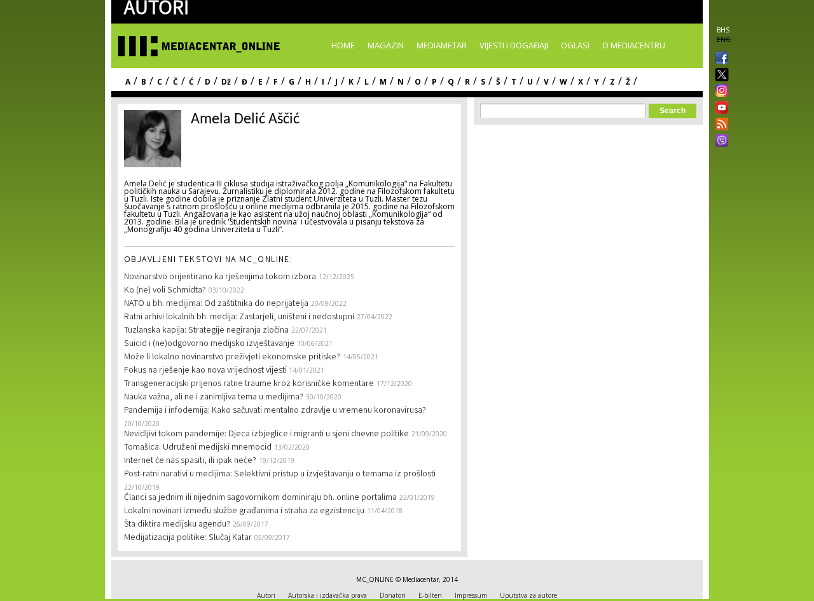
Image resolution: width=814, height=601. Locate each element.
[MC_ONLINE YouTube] (719, 107)
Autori (266, 595)
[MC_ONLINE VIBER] (719, 142)
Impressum (471, 595)
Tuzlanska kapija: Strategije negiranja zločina (206, 330)
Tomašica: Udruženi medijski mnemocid (198, 447)
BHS (723, 29)
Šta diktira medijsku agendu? (177, 524)
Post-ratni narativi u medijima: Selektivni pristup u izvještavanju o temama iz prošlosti (280, 474)
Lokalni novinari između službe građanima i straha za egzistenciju (244, 511)
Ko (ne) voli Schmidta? (165, 290)
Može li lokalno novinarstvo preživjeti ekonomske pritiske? (232, 357)
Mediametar (442, 45)
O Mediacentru (633, 45)
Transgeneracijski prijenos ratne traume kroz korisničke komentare (249, 384)
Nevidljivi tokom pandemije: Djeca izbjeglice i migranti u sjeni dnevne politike (266, 434)
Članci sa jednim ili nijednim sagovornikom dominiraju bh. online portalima (260, 498)
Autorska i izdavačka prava (327, 595)
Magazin (386, 45)
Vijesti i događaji (513, 45)
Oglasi (575, 45)
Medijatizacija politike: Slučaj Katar (188, 538)
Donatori (393, 595)
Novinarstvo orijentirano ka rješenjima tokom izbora (220, 277)
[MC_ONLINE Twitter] (719, 75)
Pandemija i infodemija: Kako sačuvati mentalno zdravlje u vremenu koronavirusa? (275, 410)
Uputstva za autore (528, 595)
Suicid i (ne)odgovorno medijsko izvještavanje (209, 344)
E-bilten (430, 595)
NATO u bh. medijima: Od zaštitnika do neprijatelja (216, 304)
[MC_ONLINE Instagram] (719, 91)
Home (343, 45)
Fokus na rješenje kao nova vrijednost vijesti (206, 370)
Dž (226, 81)
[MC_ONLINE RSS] (719, 125)
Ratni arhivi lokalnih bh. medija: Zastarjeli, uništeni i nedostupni (239, 317)
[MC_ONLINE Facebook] (719, 59)
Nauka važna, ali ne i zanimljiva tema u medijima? (213, 397)
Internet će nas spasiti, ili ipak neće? (190, 461)
